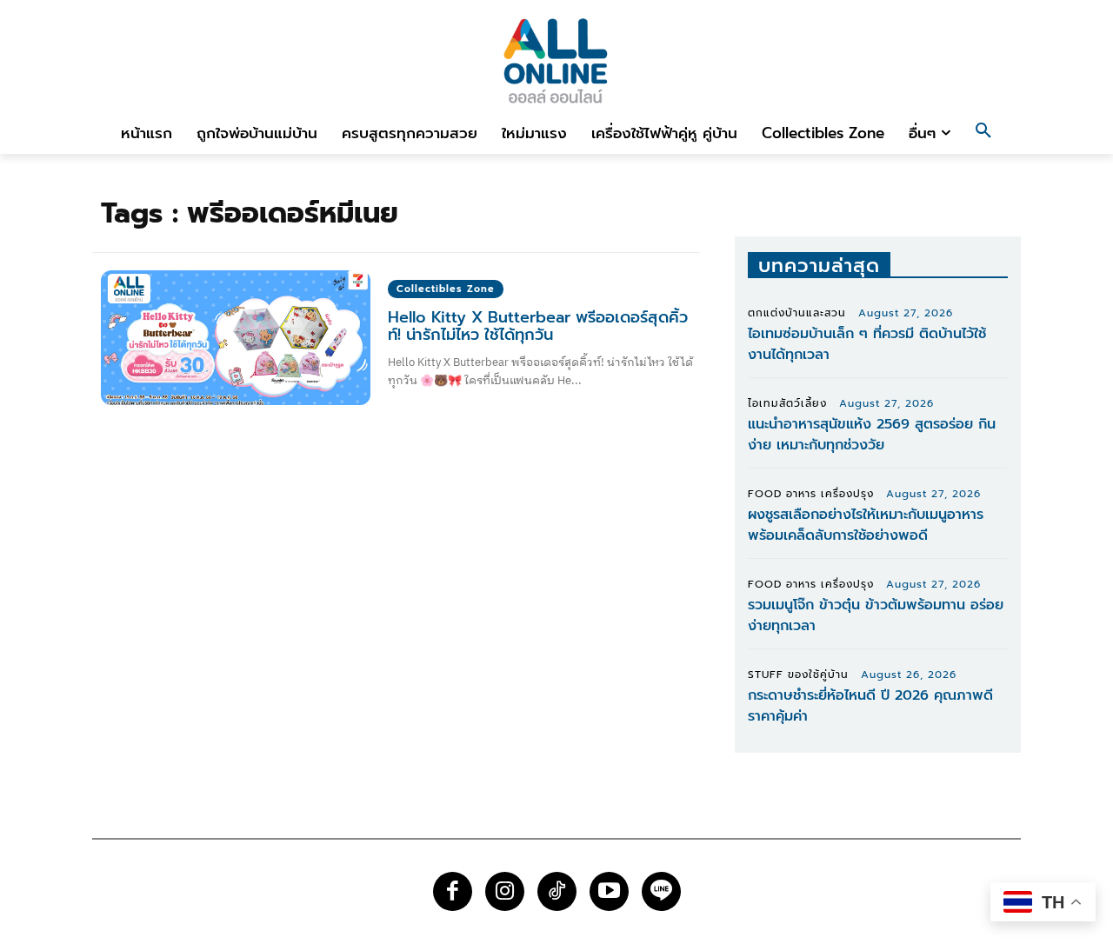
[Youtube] (609, 891)
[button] (983, 133)
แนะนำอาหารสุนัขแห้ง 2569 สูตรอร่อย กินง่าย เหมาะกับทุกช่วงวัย (872, 434)
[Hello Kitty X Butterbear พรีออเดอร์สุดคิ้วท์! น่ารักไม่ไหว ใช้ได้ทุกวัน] (235, 337)
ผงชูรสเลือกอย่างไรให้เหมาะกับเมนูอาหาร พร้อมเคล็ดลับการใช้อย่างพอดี (865, 525)
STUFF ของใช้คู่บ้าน (798, 674)
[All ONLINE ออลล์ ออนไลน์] (556, 60)
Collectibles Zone (446, 289)
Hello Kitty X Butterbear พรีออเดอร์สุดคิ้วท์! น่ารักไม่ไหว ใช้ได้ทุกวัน (538, 326)
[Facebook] (452, 891)
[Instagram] (504, 891)
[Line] (661, 891)
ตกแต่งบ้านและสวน (797, 313)
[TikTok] (556, 891)
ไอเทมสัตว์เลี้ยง (787, 403)
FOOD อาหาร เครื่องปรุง (811, 494)
